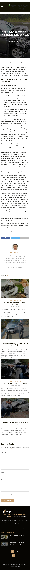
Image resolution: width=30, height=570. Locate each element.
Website (3, 487)
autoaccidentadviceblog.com (18, 528)
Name (3, 472)
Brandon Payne (15, 252)
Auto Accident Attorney (15, 300)
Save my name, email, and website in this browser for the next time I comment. (14, 494)
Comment (4, 452)
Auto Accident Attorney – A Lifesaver (15, 383)
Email (3, 479)
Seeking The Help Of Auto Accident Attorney (16, 536)
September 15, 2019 (14, 41)
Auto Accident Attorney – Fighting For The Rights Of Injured (19, 543)
